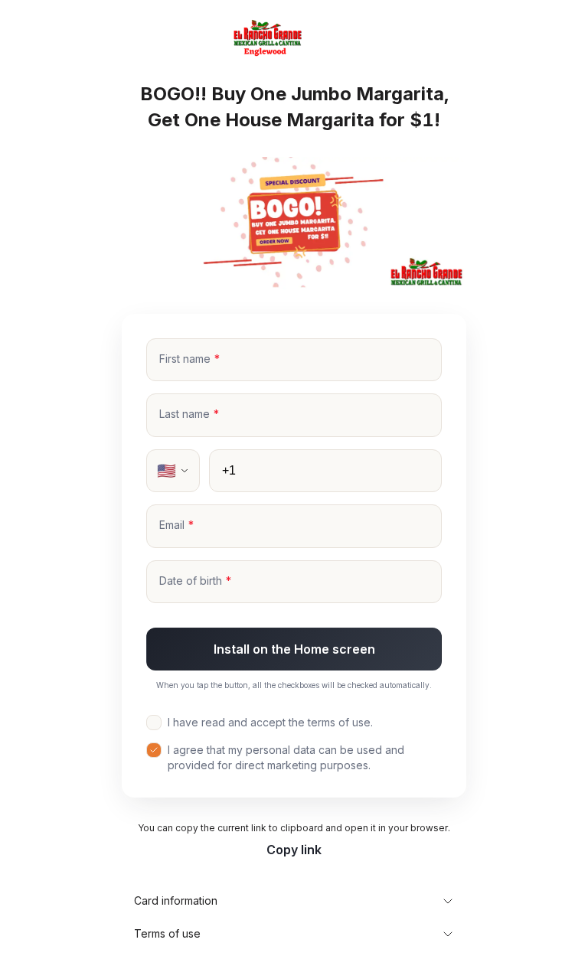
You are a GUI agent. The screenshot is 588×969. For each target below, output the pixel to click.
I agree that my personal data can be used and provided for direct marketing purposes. (286, 757)
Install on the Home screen (294, 649)
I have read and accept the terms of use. (270, 722)
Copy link (294, 849)
